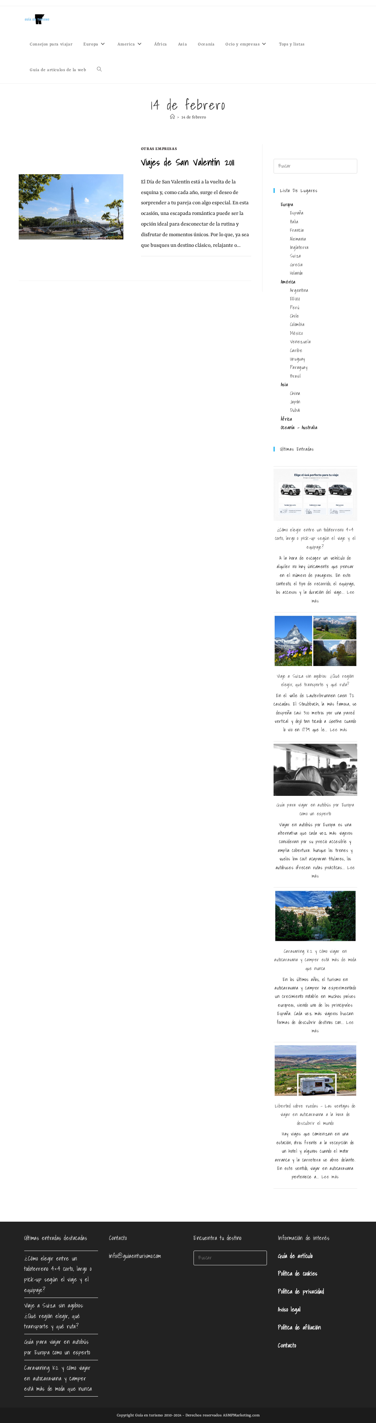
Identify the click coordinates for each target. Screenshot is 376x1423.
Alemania (298, 239)
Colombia (297, 324)
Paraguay (299, 367)
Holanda (296, 273)
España (297, 213)
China (295, 393)
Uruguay (297, 359)
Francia (297, 230)
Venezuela (300, 341)
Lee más (338, 730)
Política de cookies (297, 1273)
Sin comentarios (164, 265)
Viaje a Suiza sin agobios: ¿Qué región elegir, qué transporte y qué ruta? (54, 1316)
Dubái (295, 410)
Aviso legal (289, 1309)
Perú (294, 307)
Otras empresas (159, 149)
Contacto (287, 1345)
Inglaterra (299, 247)
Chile (294, 316)
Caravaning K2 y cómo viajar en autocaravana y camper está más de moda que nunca (315, 959)
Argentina (299, 290)
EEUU (295, 299)
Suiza (295, 256)
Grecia (296, 264)
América (288, 282)
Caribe (296, 350)
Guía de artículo (295, 1256)
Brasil (295, 376)
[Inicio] (172, 117)
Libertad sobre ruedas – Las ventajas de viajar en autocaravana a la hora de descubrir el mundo (315, 1114)
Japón (295, 402)
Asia (284, 384)
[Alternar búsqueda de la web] (99, 70)
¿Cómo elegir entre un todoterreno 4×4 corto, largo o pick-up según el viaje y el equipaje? (315, 538)
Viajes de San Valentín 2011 (188, 162)
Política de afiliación (299, 1327)
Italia (294, 222)
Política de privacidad (301, 1291)
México (296, 333)
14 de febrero (193, 117)
